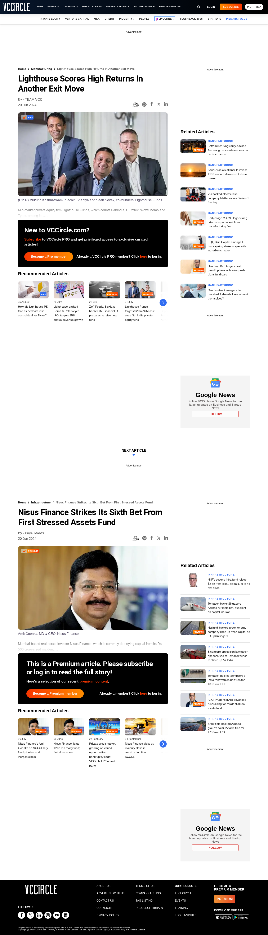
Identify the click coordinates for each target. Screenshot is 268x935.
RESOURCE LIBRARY (150, 908)
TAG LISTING (144, 900)
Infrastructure (41, 502)
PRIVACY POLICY (108, 915)
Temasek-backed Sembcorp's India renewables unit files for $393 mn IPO (226, 680)
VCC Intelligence (144, 6)
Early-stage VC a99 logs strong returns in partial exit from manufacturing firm (227, 222)
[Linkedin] (166, 105)
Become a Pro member (49, 256)
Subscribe (231, 6)
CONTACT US (105, 900)
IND (249, 6)
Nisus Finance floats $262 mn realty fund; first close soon (67, 748)
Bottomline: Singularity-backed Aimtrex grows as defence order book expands (228, 150)
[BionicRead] (135, 104)
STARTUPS (214, 18)
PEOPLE (144, 18)
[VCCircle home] (16, 7)
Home (22, 68)
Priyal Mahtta (34, 533)
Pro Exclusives (92, 6)
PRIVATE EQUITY (50, 18)
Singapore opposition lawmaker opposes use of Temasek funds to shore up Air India (228, 656)
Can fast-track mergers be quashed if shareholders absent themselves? (228, 294)
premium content (94, 681)
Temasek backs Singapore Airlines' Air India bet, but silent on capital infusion (227, 608)
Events (52, 6)
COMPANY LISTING (148, 893)
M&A (97, 18)
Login (211, 6)
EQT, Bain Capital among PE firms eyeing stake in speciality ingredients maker (227, 246)
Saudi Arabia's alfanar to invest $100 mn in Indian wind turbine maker (227, 174)
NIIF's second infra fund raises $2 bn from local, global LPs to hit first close (229, 584)
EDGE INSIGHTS (185, 915)
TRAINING (181, 908)
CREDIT (109, 18)
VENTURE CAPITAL (77, 18)
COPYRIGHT (105, 908)
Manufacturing (41, 68)
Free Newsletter (170, 6)
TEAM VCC (34, 99)
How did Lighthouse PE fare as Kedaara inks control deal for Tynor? (33, 311)
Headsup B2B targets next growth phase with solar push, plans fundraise (227, 270)
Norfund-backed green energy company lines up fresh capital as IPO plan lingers (229, 632)
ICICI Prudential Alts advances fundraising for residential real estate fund (227, 704)
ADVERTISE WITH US (111, 893)
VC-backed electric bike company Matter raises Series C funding (228, 198)
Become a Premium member (55, 693)
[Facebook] (151, 105)
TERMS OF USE (146, 886)
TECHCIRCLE (183, 893)
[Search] (199, 7)
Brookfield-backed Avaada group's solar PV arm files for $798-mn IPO (226, 728)
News (40, 6)
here (143, 256)
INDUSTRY (125, 18)
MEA (258, 6)
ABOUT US (104, 886)
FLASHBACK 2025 (191, 18)
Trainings (69, 6)
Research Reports (117, 6)
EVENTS (180, 900)
